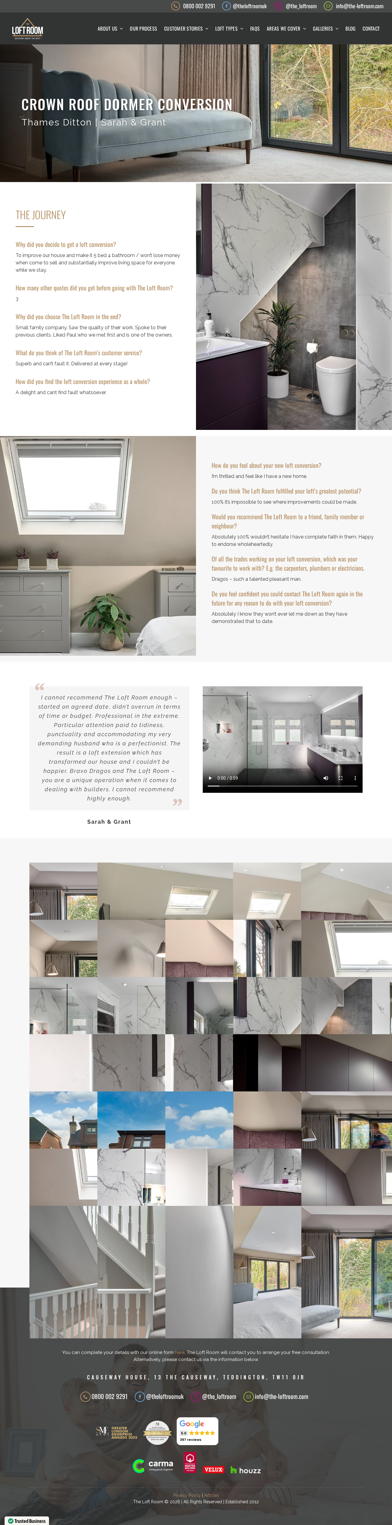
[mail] (328, 6)
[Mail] (248, 1397)
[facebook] (226, 6)
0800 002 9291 (199, 6)
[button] (197, 1431)
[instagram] (278, 6)
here (180, 1352)
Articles (211, 1495)
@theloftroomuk (250, 6)
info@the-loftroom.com (359, 6)
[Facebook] (140, 1397)
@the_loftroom (301, 6)
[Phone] (85, 1397)
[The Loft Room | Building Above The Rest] (27, 20)
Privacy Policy (187, 1495)
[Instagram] (196, 1397)
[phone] (175, 6)
